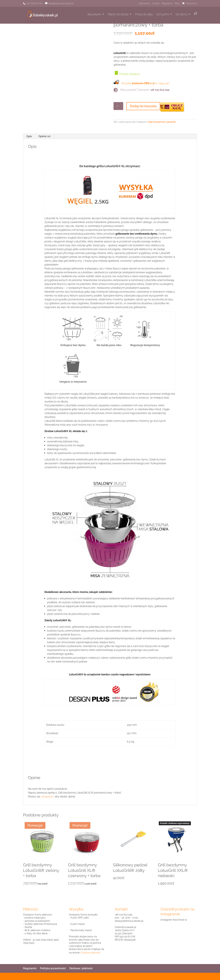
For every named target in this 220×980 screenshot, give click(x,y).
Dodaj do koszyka (143, 106)
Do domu (181, 14)
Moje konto (144, 3)
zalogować (47, 796)
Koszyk (155, 3)
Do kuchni (162, 14)
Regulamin (167, 3)
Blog (177, 3)
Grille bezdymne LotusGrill (162, 122)
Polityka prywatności (53, 968)
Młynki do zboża (118, 14)
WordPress (72, 976)
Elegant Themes (46, 976)
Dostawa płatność (90, 952)
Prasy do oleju (144, 14)
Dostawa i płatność (81, 968)
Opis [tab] (29, 136)
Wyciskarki (94, 14)
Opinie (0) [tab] (44, 136)
